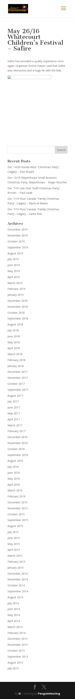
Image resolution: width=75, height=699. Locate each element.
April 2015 (14, 549)
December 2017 (18, 372)
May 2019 (14, 271)
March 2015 (15, 555)
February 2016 (16, 496)
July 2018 (13, 330)
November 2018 (18, 306)
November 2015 (18, 508)
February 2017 (16, 431)
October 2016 (16, 449)
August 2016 (15, 461)
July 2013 (13, 668)
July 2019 (13, 259)
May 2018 (14, 342)
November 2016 (18, 443)
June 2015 (14, 538)
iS (19, 693)
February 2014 (16, 633)
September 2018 (18, 318)
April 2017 (14, 419)
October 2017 (16, 384)
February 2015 (16, 561)
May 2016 (14, 478)
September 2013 (18, 656)
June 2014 (14, 609)
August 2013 (15, 662)
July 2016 (13, 467)
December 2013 (18, 638)
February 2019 (16, 289)
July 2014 (13, 603)
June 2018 (14, 336)
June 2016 (14, 472)
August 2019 (15, 253)
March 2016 (15, 490)
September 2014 (18, 591)
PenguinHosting (49, 693)
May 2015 (14, 544)
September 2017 (18, 389)
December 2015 (18, 502)
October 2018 (16, 312)
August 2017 (15, 395)
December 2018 (18, 301)
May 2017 (14, 413)
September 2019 (18, 247)
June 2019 (14, 265)
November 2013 (18, 644)
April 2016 (14, 484)
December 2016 (18, 437)
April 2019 (14, 277)
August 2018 (15, 324)
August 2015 (15, 526)
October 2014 (16, 585)
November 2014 (18, 579)
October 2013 (16, 650)
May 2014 (14, 615)
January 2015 (16, 567)
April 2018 (14, 348)
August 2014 (15, 597)
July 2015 (13, 532)
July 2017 (13, 401)
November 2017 (18, 378)
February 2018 (16, 360)
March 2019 (15, 283)
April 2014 (14, 621)
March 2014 (15, 627)
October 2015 (16, 514)
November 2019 (18, 235)
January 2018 (16, 366)
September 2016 (18, 455)
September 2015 (18, 520)
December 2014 (18, 573)
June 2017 (14, 407)
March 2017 (15, 425)
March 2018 (15, 354)
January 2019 (16, 295)
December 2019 (18, 229)
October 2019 (16, 241)
